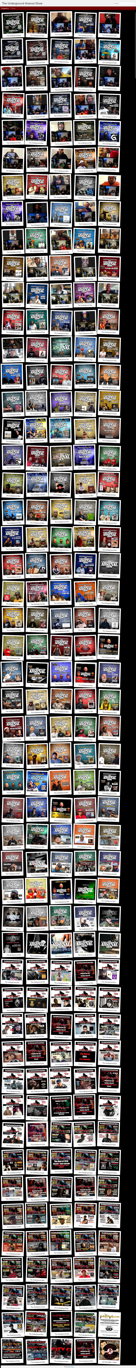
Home (13, 8)
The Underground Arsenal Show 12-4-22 (19, 929)
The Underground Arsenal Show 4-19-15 (67, 1037)
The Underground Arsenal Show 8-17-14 (91, 1117)
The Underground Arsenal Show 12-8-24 (43, 494)
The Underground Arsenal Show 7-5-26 (43, 62)
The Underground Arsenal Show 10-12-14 (115, 1090)
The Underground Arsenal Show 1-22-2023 (68, 901)
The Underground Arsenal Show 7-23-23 (19, 792)
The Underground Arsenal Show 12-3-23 (91, 685)
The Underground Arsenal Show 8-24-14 (68, 1118)
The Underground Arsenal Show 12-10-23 (68, 684)
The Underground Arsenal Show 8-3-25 (67, 359)
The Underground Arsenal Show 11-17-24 (66, 495)
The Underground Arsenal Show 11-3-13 (44, 1199)
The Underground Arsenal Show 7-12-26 (18, 61)
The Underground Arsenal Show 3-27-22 (91, 955)
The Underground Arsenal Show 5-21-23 (67, 820)
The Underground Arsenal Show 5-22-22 (43, 956)
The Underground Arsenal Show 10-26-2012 (93, 1361)
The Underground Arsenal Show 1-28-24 (114, 657)
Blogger (72, 1367)
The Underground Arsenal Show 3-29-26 (91, 143)
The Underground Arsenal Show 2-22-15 (43, 1063)
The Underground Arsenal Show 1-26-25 (68, 468)
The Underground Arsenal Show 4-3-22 (67, 955)
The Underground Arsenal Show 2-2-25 (42, 469)
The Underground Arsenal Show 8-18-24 (67, 550)
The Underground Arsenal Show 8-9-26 (19, 35)
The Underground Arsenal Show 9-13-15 (92, 982)
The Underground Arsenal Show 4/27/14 (43, 1144)
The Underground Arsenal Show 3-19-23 (44, 874)
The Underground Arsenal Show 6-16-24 (115, 576)
